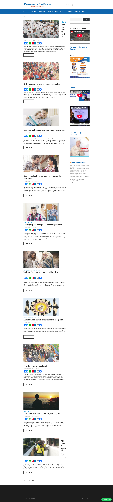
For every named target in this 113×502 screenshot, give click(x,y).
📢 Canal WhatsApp (106, 499)
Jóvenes (32, 128)
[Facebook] (66, 5)
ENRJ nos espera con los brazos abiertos (41, 84)
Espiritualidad (59, 11)
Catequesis (26, 317)
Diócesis (50, 11)
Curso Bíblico (27, 270)
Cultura (63, 21)
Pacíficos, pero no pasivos (63, 30)
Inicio (25, 11)
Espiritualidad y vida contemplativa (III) (41, 413)
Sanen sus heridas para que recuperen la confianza (42, 177)
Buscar (71, 17)
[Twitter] (71, 5)
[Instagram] (68, 5)
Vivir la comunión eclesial (35, 365)
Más (83, 11)
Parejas (32, 174)
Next (33, 480)
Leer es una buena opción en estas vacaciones (44, 130)
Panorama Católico (27, 40)
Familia (32, 222)
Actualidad (32, 11)
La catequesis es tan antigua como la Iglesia (43, 319)
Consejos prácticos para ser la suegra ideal (43, 224)
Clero (62, 438)
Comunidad (42, 11)
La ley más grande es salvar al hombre (40, 272)
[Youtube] (73, 5)
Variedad (69, 11)
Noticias (77, 11)
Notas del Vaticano (78, 162)
